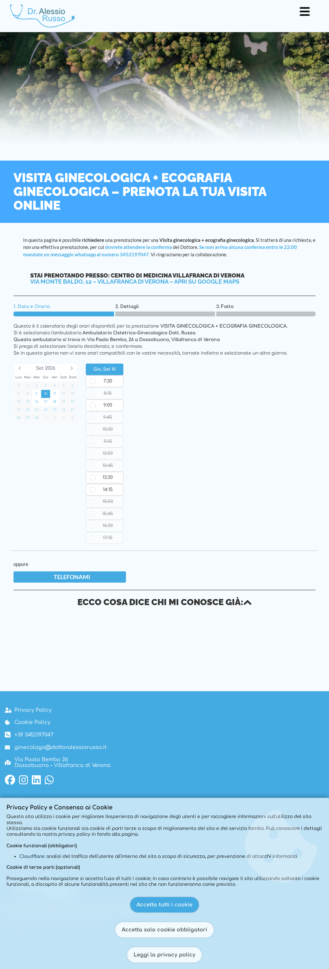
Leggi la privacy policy (164, 955)
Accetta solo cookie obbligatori (164, 930)
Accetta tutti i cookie (164, 905)
